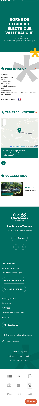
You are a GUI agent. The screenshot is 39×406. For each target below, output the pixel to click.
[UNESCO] (9, 385)
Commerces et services (13, 313)
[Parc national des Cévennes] (19, 385)
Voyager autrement (11, 268)
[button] (19, 130)
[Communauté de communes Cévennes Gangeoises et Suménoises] (9, 376)
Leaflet (13, 146)
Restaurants (7, 303)
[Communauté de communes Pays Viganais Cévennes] (30, 376)
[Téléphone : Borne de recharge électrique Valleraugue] (3, 163)
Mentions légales (19, 352)
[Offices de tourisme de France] (9, 394)
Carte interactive (15, 280)
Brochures (13, 325)
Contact (21, 238)
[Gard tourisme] (19, 394)
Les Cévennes (8, 263)
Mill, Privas (24, 361)
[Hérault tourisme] (30, 394)
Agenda (5, 317)
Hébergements (9, 298)
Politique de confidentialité (19, 356)
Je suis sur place (15, 289)
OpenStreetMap (21, 146)
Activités (6, 308)
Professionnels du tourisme (19, 335)
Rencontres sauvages (12, 273)
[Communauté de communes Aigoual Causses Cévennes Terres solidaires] (19, 376)
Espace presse (12, 342)
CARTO (35, 146)
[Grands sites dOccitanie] (30, 386)
